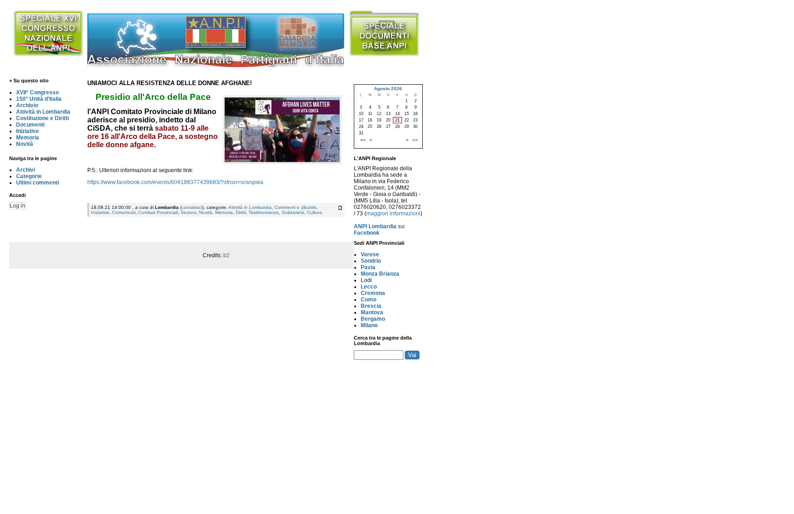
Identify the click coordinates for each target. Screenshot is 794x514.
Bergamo (373, 319)
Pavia (368, 267)
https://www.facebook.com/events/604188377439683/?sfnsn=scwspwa (175, 182)
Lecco (369, 286)
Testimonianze (264, 212)
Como (368, 299)
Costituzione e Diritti (42, 118)
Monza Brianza (380, 274)
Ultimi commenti (37, 182)
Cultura (314, 212)
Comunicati (124, 212)
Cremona (373, 293)
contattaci (191, 207)
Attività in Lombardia (43, 112)
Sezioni (188, 212)
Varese (370, 254)
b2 (226, 255)
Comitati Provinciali (158, 212)
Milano (369, 325)
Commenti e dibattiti (295, 207)
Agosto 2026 (388, 88)
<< (363, 140)
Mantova (372, 312)
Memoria (27, 137)
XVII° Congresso (37, 92)
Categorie (29, 176)
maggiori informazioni (393, 213)
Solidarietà (293, 212)
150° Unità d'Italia (39, 99)
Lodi (366, 280)
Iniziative (27, 131)
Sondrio (371, 261)
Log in (17, 205)
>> (415, 140)
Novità (24, 144)
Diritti (241, 212)
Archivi (25, 170)
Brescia (371, 306)
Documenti (30, 124)
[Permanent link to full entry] (340, 208)
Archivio (27, 105)
